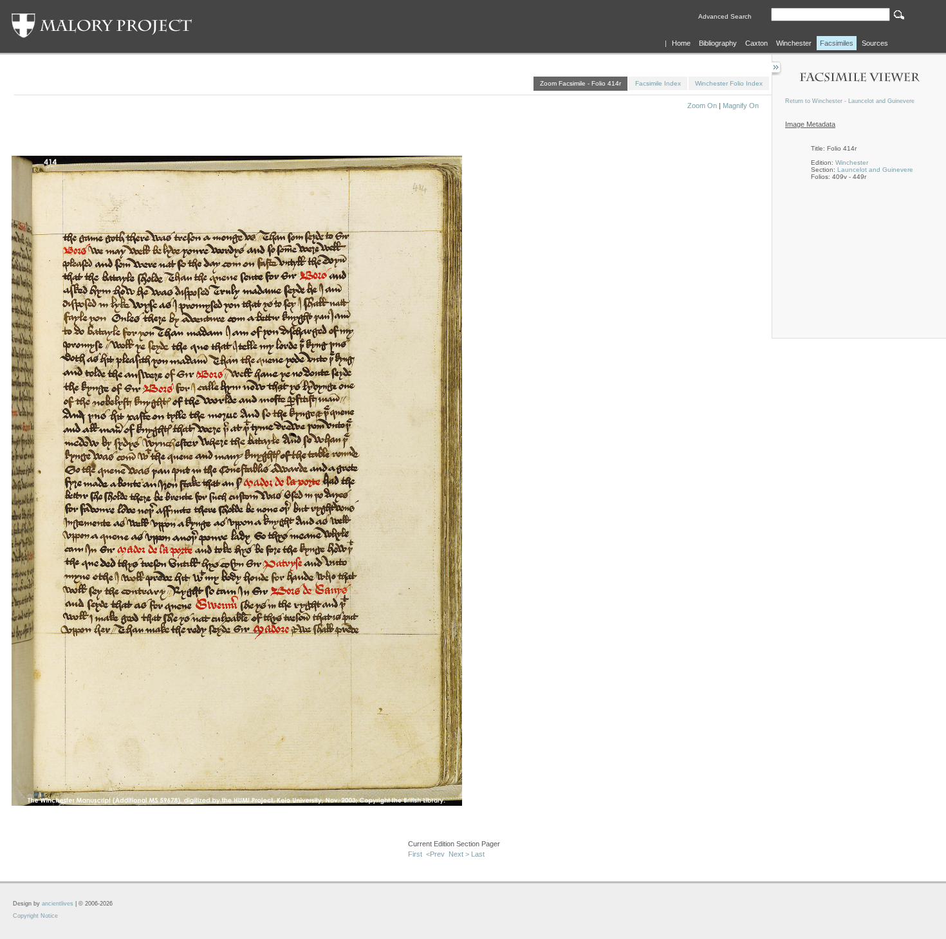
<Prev (435, 854)
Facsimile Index (658, 83)
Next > (459, 854)
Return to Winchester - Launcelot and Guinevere (849, 101)
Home (681, 43)
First (415, 854)
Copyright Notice (35, 916)
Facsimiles (836, 43)
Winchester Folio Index (729, 83)
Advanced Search (725, 16)
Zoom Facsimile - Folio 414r (580, 83)
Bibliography (718, 43)
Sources (875, 43)
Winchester (794, 43)
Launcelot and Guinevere (875, 169)
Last (478, 854)
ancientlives (57, 903)
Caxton (756, 43)
